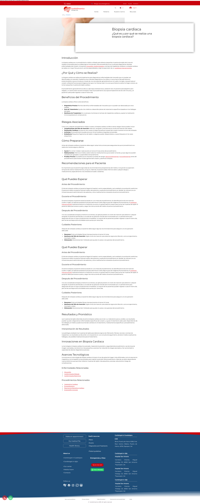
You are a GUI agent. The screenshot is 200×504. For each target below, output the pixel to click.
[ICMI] (77, 485)
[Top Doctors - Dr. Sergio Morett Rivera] (81, 485)
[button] (115, 7)
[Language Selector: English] (121, 8)
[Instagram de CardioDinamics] (73, 485)
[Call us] (4, 497)
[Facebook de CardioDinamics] (69, 485)
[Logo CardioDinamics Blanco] (64, 485)
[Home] (63, 15)
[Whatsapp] (10, 497)
